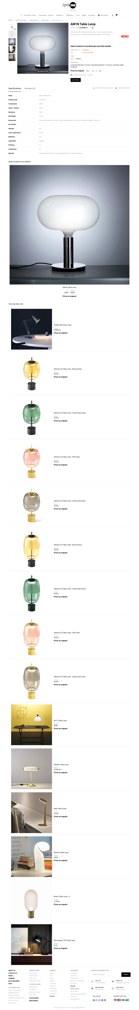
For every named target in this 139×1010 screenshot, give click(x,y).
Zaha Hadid (74, 973)
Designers (59, 15)
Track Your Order (13, 1000)
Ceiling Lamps (33, 975)
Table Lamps (45, 20)
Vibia (51, 978)
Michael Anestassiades (77, 981)
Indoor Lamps (34, 20)
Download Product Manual (104, 88)
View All (52, 996)
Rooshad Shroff (75, 999)
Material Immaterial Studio (78, 994)
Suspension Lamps (34, 981)
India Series (104, 15)
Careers (11, 978)
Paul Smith (74, 983)
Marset (52, 981)
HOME (10, 20)
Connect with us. (100, 989)
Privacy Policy (12, 1003)
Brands (50, 15)
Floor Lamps (32, 978)
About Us (11, 970)
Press (10, 976)
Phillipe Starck (75, 978)
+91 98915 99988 (100, 982)
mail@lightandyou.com (122, 982)
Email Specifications (124, 88)
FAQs (10, 983)
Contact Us (12, 973)
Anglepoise (53, 988)
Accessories (43, 15)
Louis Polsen (53, 991)
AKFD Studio (74, 991)
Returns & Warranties (14, 990)
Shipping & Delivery (13, 993)
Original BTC (53, 993)
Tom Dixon (53, 983)
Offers (78, 15)
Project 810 (74, 996)
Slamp (52, 973)
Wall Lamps (32, 994)
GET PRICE (75, 80)
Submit (126, 974)
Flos (51, 975)
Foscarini (52, 986)
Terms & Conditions (14, 995)
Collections (69, 15)
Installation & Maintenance (16, 998)
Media (84, 15)
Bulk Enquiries (14, 981)
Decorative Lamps (30, 15)
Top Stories (91, 15)
